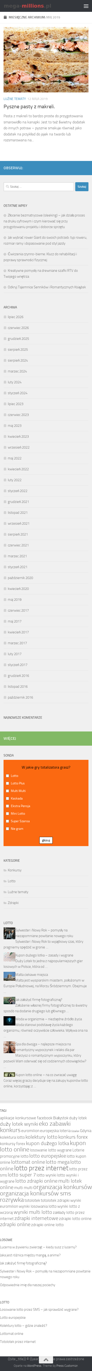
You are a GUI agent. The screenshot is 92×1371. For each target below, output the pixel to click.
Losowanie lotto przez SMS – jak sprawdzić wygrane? (39, 1309)
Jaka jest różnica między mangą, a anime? (30, 1255)
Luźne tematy (15, 99)
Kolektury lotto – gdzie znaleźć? (23, 1325)
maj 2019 (14, 599)
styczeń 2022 (17, 491)
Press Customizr (67, 1365)
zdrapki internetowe (36, 1218)
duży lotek (78, 1118)
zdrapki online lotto (47, 1224)
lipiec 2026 (15, 317)
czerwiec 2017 (18, 610)
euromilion (30, 1130)
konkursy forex (12, 1143)
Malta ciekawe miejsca (31, 975)
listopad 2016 (18, 686)
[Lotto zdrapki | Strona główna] (36, 6)
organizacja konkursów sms (35, 1193)
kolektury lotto (41, 1137)
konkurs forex (73, 1137)
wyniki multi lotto (33, 1212)
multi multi (23, 1187)
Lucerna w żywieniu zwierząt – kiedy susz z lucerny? (38, 1247)
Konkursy (14, 870)
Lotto (12, 881)
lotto (25, 1156)
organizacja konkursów (62, 1187)
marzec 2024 (17, 371)
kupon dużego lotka (47, 1143)
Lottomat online (11, 1334)
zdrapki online (15, 1224)
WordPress (34, 1365)
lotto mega (58, 1162)
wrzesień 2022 (18, 447)
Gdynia (85, 1130)
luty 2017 (14, 654)
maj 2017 (14, 621)
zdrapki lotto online (75, 1218)
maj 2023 (14, 426)
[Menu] (86, 6)
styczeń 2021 (17, 567)
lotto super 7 (22, 1175)
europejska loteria (55, 1130)
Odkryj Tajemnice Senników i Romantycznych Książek (47, 287)
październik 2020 (20, 578)
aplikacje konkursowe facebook (26, 1118)
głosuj (46, 840)
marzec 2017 (17, 643)
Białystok (60, 1118)
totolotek (32, 1200)
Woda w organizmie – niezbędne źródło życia (48, 1019)
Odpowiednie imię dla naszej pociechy (27, 1285)
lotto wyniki (46, 1175)
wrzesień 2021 (18, 523)
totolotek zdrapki (55, 1200)
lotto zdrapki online (36, 1181)
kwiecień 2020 (18, 589)
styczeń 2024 (17, 393)
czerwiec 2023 (18, 415)
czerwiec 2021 (18, 545)
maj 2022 (14, 458)
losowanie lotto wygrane (51, 1150)
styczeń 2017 (17, 665)
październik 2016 (20, 697)
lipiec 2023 (15, 404)
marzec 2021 (17, 556)
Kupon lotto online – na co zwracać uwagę (46, 1075)
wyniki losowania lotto (38, 1206)
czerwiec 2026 (18, 328)
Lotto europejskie (13, 1317)
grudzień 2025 (18, 339)
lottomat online (28, 1162)
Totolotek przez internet (18, 1342)
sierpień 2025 (18, 349)
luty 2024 (14, 382)
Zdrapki (13, 903)
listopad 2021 (18, 512)
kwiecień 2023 (18, 436)
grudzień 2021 (18, 502)
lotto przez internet (41, 1168)
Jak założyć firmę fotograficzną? (38, 1000)
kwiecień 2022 (18, 469)
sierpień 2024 (18, 360)
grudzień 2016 (18, 676)
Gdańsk (75, 1131)
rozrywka (12, 1199)
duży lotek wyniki (19, 1124)
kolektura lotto (12, 1137)
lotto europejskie (47, 1156)
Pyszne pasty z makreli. (29, 107)
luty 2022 (14, 480)
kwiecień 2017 (18, 632)
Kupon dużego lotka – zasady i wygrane (44, 955)
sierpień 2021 (18, 534)
